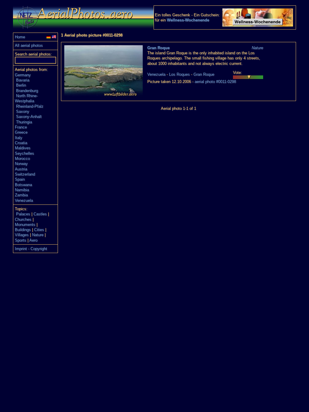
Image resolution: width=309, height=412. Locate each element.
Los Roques (179, 74)
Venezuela (24, 200)
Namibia (22, 190)
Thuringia (24, 122)
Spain (20, 179)
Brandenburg (27, 90)
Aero (33, 240)
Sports (20, 240)
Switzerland (25, 174)
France (21, 127)
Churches (23, 219)
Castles (40, 214)
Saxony (22, 111)
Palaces (23, 214)
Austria (21, 169)
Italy (18, 137)
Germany (23, 75)
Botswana (23, 184)
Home (20, 37)
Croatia (21, 143)
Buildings (23, 229)
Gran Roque (158, 48)
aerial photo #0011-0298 (215, 81)
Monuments (25, 224)
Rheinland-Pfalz (29, 106)
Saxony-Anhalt (29, 116)
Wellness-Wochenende (188, 20)
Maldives (22, 148)
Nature (37, 235)
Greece (21, 132)
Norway (21, 163)
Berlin (21, 85)
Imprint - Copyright (31, 248)
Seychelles (24, 153)
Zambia (21, 195)
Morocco (22, 158)
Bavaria (22, 80)
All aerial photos (29, 45)
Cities (39, 229)
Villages (22, 235)
